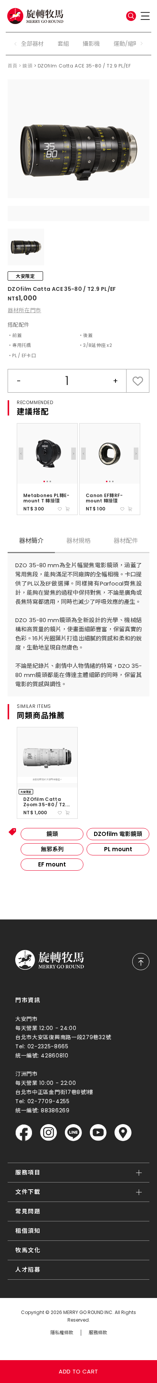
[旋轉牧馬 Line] (73, 1132)
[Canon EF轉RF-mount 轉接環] (110, 454)
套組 (63, 44)
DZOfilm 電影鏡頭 (118, 834)
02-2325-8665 (48, 1046)
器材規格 (78, 540)
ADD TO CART (78, 1371)
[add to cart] (67, 509)
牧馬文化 (27, 1250)
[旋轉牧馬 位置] (122, 1132)
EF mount (52, 864)
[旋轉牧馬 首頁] (49, 960)
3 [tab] (50, 481)
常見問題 (27, 1211)
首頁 (12, 66)
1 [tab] (44, 481)
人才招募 (27, 1270)
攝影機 (91, 44)
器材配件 (126, 540)
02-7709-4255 (48, 1101)
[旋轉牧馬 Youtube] (98, 1132)
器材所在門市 (24, 310)
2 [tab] (47, 481)
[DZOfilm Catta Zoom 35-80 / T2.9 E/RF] (47, 757)
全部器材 (32, 44)
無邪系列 (52, 849)
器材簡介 (31, 540)
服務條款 (98, 1333)
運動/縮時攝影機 (135, 44)
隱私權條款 (61, 1333)
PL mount (118, 849)
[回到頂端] (140, 961)
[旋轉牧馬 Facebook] (23, 1132)
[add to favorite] (60, 509)
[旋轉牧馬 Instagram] (48, 1132)
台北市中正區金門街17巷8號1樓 (54, 1092)
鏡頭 (27, 66)
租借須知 (27, 1231)
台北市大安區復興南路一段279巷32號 (63, 1037)
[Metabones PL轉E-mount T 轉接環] (47, 454)
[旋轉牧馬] (35, 16)
